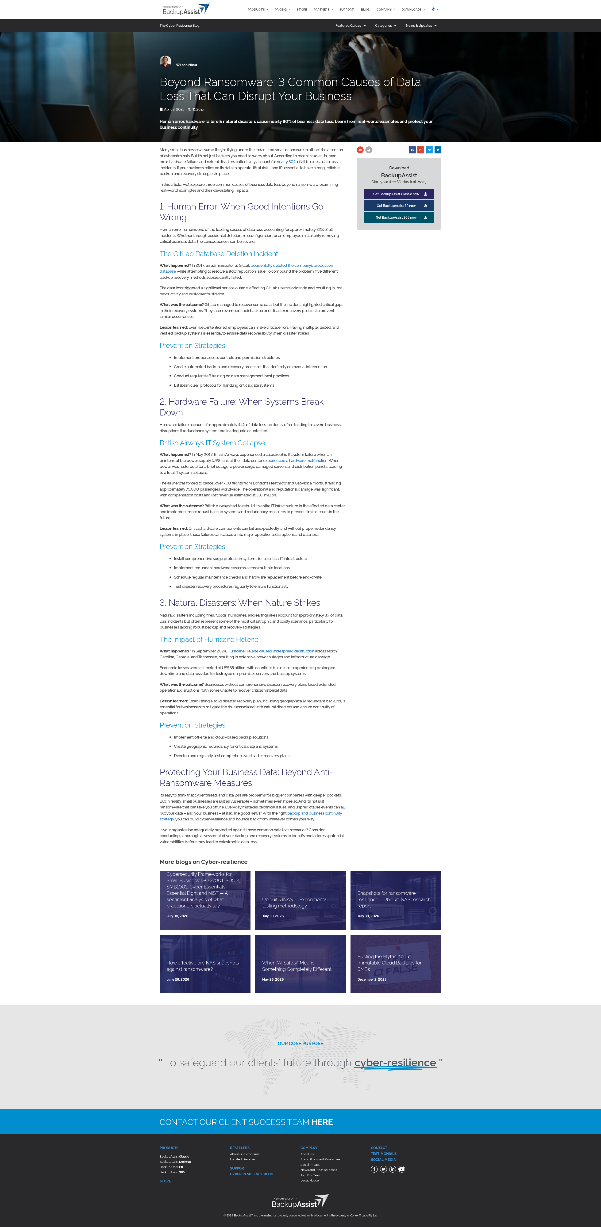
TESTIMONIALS (384, 1153)
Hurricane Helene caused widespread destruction (270, 650)
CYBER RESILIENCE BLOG (251, 1173)
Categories (383, 25)
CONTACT (379, 1147)
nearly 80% (286, 161)
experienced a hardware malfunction (295, 460)
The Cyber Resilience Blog (180, 25)
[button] (399, 194)
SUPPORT (238, 1168)
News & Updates (419, 25)
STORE (165, 1180)
